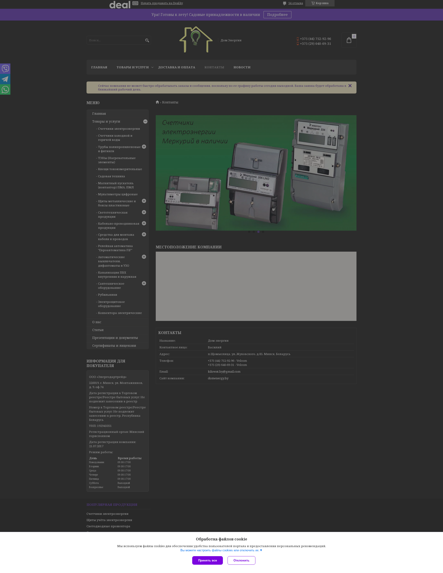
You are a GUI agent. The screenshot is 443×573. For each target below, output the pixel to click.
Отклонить (241, 560)
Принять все (207, 560)
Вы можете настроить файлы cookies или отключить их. (220, 550)
